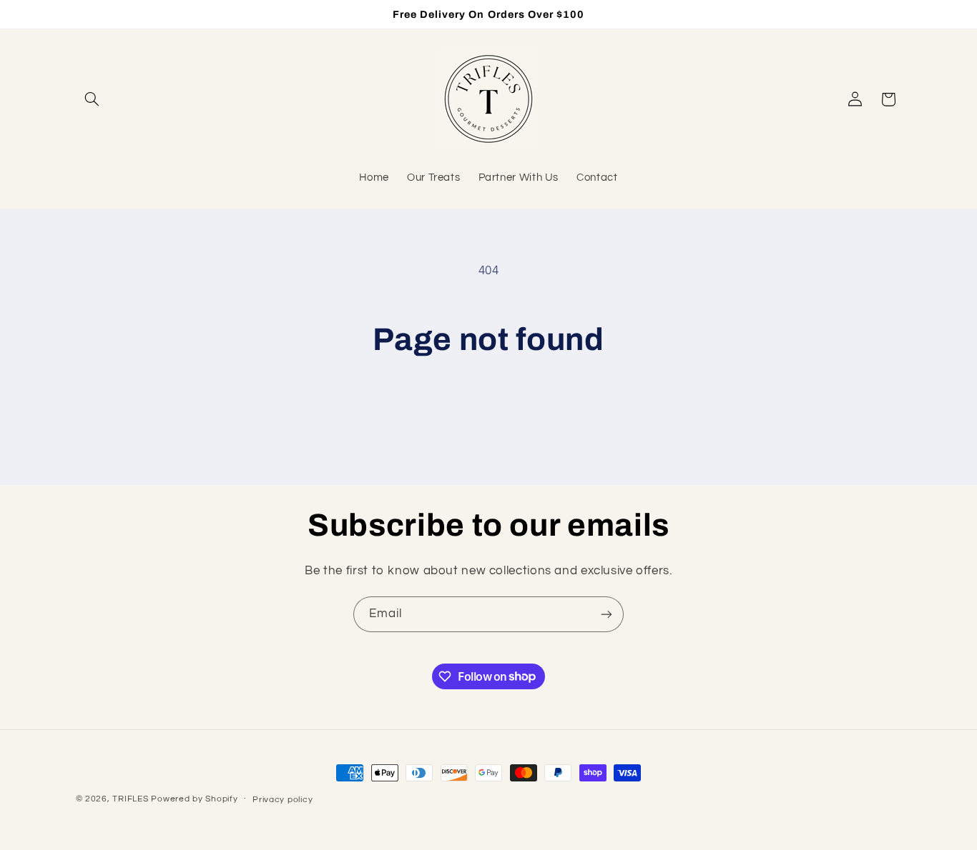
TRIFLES (130, 799)
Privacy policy (282, 800)
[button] (92, 99)
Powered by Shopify (194, 799)
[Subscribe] (606, 613)
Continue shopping (489, 415)
